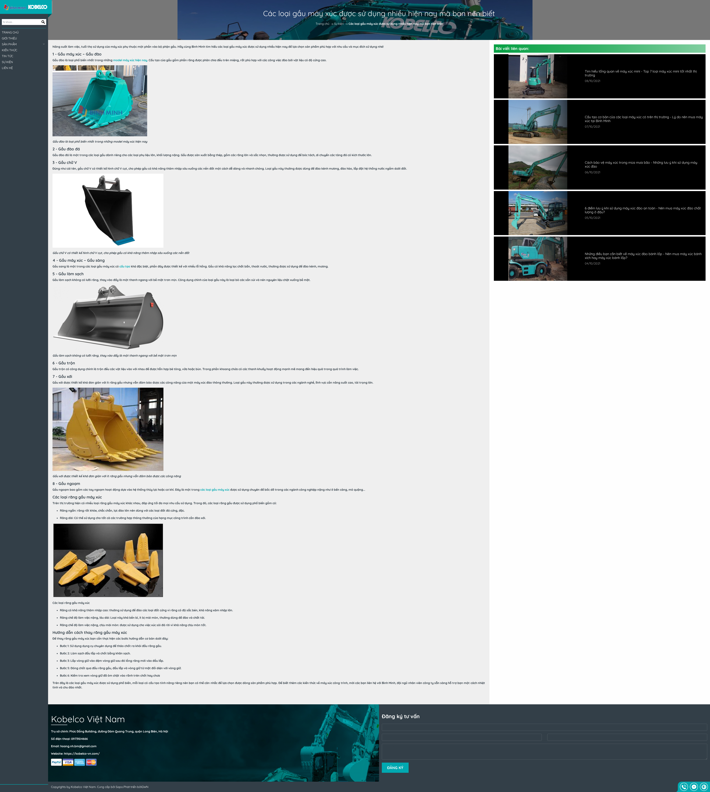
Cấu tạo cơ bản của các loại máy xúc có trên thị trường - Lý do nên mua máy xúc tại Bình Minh (644, 119)
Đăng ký (395, 767)
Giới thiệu (9, 38)
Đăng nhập (24, 788)
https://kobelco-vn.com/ (82, 753)
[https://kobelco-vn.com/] (26, 7)
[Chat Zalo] (704, 787)
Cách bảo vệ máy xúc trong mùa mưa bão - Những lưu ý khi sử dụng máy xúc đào (641, 164)
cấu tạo (124, 266)
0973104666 (79, 739)
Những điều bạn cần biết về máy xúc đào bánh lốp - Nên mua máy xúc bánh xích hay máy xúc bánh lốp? (643, 256)
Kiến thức (9, 50)
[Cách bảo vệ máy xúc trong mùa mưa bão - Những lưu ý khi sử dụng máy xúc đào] (538, 167)
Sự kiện (7, 62)
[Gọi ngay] (684, 787)
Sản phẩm (9, 44)
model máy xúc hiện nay (130, 60)
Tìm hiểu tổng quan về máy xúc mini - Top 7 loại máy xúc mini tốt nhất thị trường (641, 73)
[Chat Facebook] (694, 787)
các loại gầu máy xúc (214, 489)
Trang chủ (10, 32)
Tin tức (7, 56)
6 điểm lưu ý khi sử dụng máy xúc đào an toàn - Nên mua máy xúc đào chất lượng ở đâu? (643, 210)
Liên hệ (7, 68)
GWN (144, 787)
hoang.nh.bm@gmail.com (78, 746)
